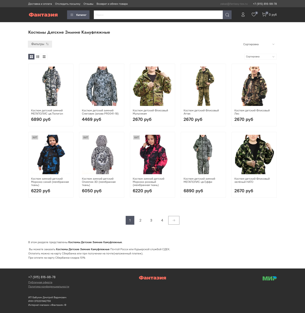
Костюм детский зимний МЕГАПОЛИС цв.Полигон (47, 112)
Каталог (81, 15)
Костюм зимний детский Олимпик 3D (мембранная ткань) (99, 182)
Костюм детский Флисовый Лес (252, 112)
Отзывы (88, 3)
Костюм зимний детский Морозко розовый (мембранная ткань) (148, 182)
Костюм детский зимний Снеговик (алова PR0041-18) (100, 112)
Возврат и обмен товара (112, 3)
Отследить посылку (67, 3)
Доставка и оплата (40, 3)
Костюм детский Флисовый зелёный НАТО (252, 180)
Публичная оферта (40, 282)
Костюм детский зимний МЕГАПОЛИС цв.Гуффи (199, 180)
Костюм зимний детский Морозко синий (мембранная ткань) (50, 182)
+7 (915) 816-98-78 (265, 3)
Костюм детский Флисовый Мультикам (150, 112)
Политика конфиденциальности (48, 286)
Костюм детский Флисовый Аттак (201, 112)
